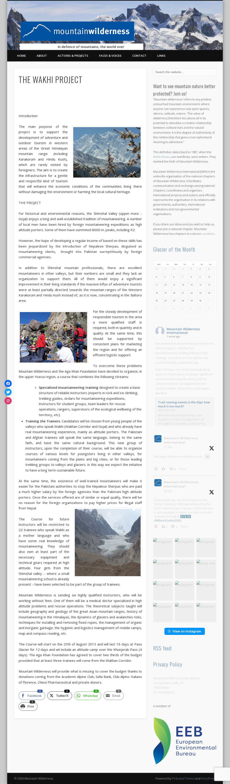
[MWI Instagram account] (8, 400)
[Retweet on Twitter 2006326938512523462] (164, 469)
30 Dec (168, 491)
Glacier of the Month (174, 249)
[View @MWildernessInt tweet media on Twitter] (207, 456)
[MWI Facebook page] (8, 383)
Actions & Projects (73, 56)
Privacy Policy (167, 664)
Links (161, 56)
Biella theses (161, 157)
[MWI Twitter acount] (8, 392)
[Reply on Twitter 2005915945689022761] (156, 527)
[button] (162, 547)
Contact (139, 56)
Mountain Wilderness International (183, 331)
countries (208, 234)
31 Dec (168, 447)
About (42, 56)
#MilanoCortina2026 (167, 520)
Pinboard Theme (183, 778)
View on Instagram (186, 631)
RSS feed (162, 648)
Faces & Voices (110, 56)
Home (21, 56)
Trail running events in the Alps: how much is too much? (184, 404)
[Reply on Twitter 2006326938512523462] (156, 469)
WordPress (208, 778)
